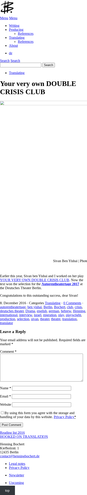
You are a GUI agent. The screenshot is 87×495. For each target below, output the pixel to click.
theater (44, 319)
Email (5, 396)
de (10, 53)
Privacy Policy (64, 417)
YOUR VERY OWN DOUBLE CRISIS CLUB (34, 280)
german (54, 311)
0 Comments (72, 303)
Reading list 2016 (12, 433)
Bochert (59, 307)
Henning (79, 311)
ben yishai (34, 307)
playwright (73, 315)
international (8, 315)
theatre (55, 319)
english (42, 311)
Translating (17, 73)
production (7, 319)
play (61, 315)
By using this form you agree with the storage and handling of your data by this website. (38, 415)
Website (5, 404)
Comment (8, 351)
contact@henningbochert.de (19, 456)
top (7, 490)
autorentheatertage (13, 307)
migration (49, 315)
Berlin (48, 307)
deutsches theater (12, 311)
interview (25, 315)
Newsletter (16, 475)
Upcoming (16, 483)
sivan (34, 319)
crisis (78, 307)
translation (69, 319)
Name (5, 388)
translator (6, 323)
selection (23, 319)
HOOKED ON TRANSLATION (24, 436)
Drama (30, 311)
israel (37, 315)
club (70, 307)
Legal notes (17, 464)
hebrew (66, 311)
